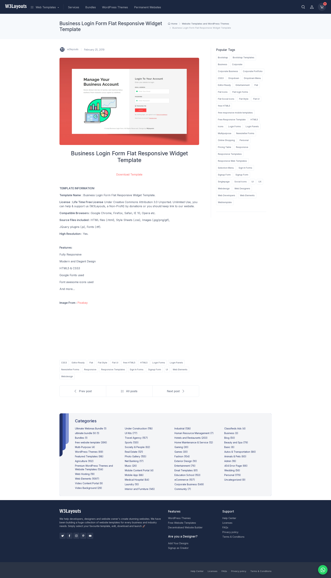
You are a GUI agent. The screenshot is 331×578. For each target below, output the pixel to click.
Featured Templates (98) (89, 456)
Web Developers (226, 195)
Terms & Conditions (233, 536)
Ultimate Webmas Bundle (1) (91, 428)
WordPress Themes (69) (89, 451)
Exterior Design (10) (185, 461)
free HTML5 (129, 362)
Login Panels (176, 362)
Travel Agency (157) (136, 437)
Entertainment (243, 85)
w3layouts (72, 49)
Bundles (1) (81, 437)
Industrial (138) (182, 428)
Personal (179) (232, 475)
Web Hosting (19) (85, 474)
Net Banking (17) (134, 461)
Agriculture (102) (84, 461)
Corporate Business (228, 71)
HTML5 (144, 362)
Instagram (76, 536)
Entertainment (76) (184, 465)
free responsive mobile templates (235, 112)
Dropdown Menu (252, 78)
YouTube (90, 536)
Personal (244, 140)
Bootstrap (223, 57)
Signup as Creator (178, 547)
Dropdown (233, 78)
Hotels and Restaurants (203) (191, 437)
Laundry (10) (132, 484)
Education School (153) (187, 475)
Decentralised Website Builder (185, 527)
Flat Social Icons (226, 99)
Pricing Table (224, 147)
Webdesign (67, 376)
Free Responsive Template (232, 119)
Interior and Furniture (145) (140, 488)
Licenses (227, 522)
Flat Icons (223, 92)
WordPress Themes (115, 7)
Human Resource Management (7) (194, 433)
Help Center (229, 518)
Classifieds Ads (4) (235, 428)
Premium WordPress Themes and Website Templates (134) (94, 467)
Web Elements (180, 369)
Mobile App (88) (134, 475)
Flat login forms (240, 92)
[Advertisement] (129, 332)
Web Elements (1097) (87, 478)
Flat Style (102, 362)
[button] (303, 7)
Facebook (69, 536)
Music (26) (131, 465)
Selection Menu (226, 168)
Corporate (237, 64)
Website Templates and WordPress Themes (205, 23)
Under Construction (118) (139, 428)
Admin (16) (230, 461)
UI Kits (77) (131, 433)
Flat (91, 362)
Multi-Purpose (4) (85, 447)
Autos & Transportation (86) (240, 451)
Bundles (90, 7)
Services (73, 7)
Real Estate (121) (134, 451)
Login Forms (158, 362)
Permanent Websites (147, 7)
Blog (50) (229, 437)
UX (259, 181)
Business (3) (231, 433)
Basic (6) (229, 447)
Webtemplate (225, 202)
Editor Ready (78, 362)
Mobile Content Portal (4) (139, 470)
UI (167, 369)
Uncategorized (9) (234, 479)
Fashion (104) (182, 456)
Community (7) (182, 488)
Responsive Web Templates (232, 161)
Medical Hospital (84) (137, 479)
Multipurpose (224, 133)
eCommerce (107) (184, 479)
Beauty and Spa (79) (236, 442)
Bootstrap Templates (243, 57)
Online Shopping (226, 140)
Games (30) (181, 451)
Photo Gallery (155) (135, 456)
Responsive (90, 369)
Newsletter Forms (70, 369)
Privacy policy (230, 532)
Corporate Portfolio (253, 71)
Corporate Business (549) (189, 484)
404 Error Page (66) (236, 465)
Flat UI (115, 362)
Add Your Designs (178, 543)
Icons (220, 126)
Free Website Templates (182, 522)
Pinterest (83, 536)
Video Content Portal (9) (89, 483)
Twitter (62, 536)
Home (174, 23)
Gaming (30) (181, 447)
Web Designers (242, 188)
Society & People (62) (137, 447)
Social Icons (240, 181)
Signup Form (154, 369)
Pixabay (82, 302)
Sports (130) (132, 442)
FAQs (225, 527)
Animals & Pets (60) (235, 456)
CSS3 (64, 362)
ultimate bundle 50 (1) (87, 433)
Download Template (129, 174)
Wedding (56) (232, 470)
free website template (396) (91, 442)
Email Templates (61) (186, 470)
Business (222, 64)
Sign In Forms (136, 369)
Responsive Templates (113, 369)
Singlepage (224, 181)
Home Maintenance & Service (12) (193, 442)
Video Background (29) (88, 487)
